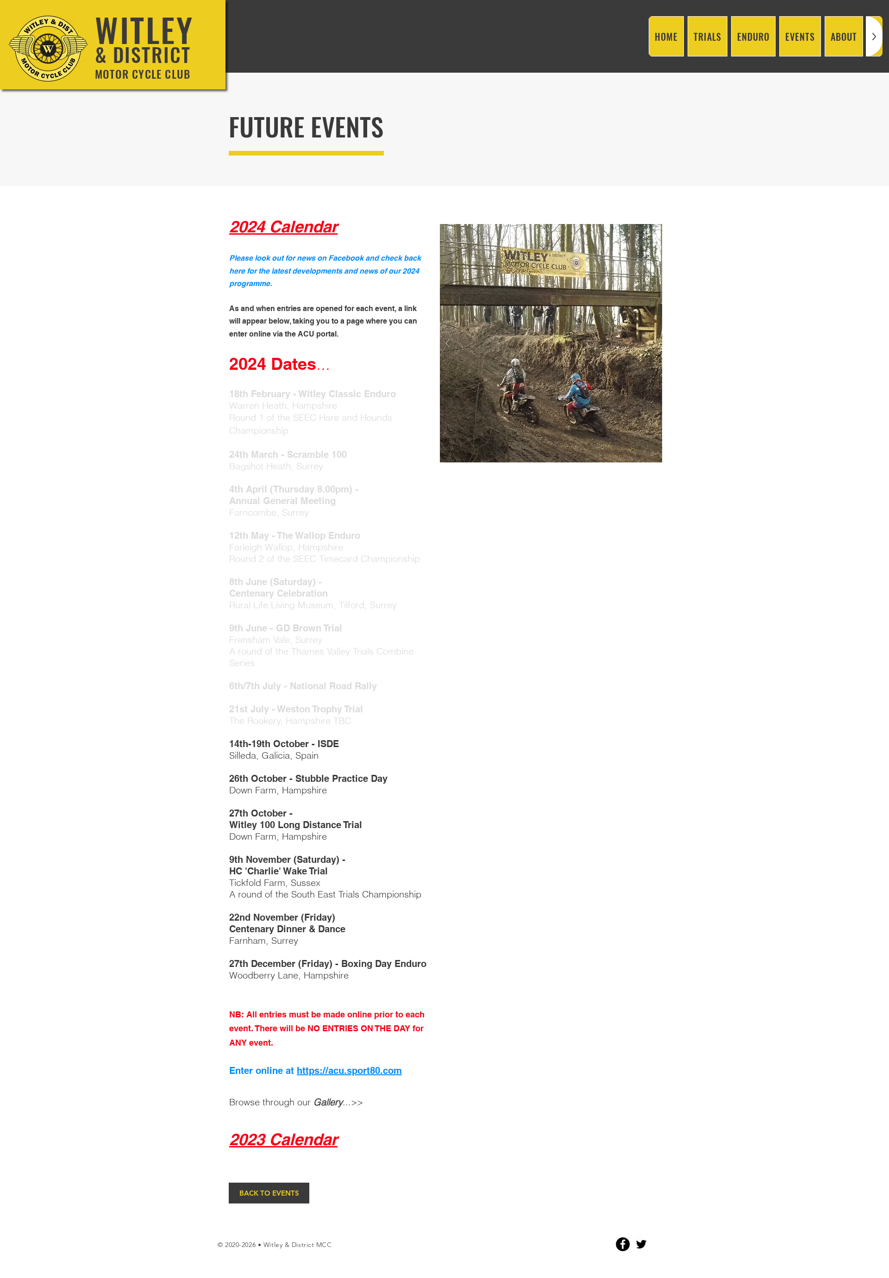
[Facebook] (623, 1244)
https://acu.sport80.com (349, 1070)
